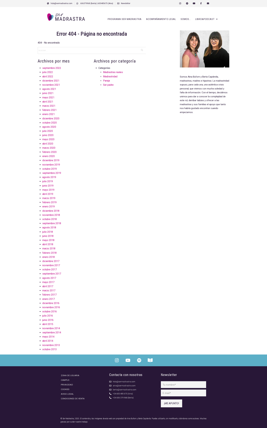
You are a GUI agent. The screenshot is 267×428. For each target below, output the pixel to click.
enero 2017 (48, 299)
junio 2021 (47, 93)
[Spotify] (187, 3)
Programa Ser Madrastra (125, 19)
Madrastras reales (113, 72)
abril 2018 (47, 244)
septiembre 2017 (51, 273)
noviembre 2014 (51, 328)
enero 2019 (48, 206)
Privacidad (67, 385)
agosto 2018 (49, 227)
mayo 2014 (48, 336)
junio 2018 (47, 236)
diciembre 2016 (50, 303)
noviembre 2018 (51, 215)
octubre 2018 (49, 219)
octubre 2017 (49, 269)
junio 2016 (47, 320)
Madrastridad (110, 76)
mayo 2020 (48, 139)
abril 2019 (47, 194)
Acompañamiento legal (161, 19)
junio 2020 (47, 135)
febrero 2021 (49, 110)
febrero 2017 (49, 294)
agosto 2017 (49, 278)
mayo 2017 (48, 282)
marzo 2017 (48, 290)
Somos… (186, 19)
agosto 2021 (49, 89)
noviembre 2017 (51, 265)
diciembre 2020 (50, 118)
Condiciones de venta (73, 398)
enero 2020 (48, 156)
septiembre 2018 (51, 223)
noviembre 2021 (51, 84)
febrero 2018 (49, 252)
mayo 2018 (48, 240)
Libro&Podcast (205, 19)
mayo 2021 (48, 97)
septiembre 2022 (51, 68)
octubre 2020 (49, 122)
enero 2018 (48, 257)
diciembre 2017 (50, 261)
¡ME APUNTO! (171, 403)
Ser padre (108, 84)
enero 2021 (48, 114)
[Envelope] (207, 3)
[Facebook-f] (200, 3)
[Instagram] (180, 3)
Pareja (106, 80)
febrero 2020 (49, 152)
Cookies (65, 389)
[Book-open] (150, 360)
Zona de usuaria (70, 375)
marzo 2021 (48, 105)
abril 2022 (47, 76)
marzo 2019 (48, 198)
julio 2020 (47, 131)
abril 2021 (47, 101)
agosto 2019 (49, 177)
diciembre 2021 (50, 80)
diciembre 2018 (50, 210)
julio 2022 (47, 72)
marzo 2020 (48, 147)
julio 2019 (47, 181)
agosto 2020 (49, 126)
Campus (65, 380)
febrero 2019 (49, 202)
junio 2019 (47, 185)
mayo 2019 (48, 189)
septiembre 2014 (51, 332)
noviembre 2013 (51, 345)
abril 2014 (47, 340)
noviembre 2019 (51, 164)
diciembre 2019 (50, 160)
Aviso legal (67, 394)
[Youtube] (194, 3)
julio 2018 (47, 231)
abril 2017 (47, 286)
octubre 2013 (49, 349)
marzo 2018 (48, 248)
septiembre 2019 (51, 173)
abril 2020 (47, 143)
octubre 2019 (49, 168)
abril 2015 (47, 324)
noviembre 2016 (51, 307)
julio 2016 (47, 315)
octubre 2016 (49, 311)
